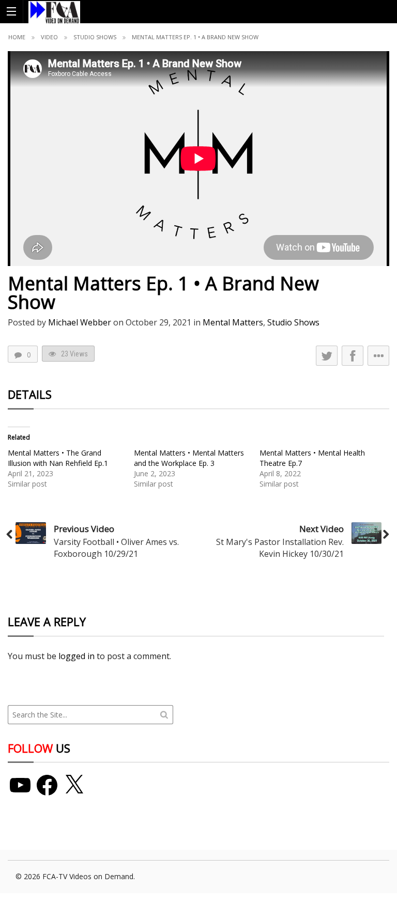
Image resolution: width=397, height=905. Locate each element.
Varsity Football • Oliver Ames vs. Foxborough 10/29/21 (116, 547)
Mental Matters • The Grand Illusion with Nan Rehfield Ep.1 (58, 458)
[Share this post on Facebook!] (352, 356)
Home (16, 37)
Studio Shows (94, 37)
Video (49, 37)
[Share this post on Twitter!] (327, 356)
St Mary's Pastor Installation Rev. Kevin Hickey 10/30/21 (280, 547)
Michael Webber (79, 322)
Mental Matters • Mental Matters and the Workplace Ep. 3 (189, 458)
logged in (76, 656)
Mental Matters (233, 322)
